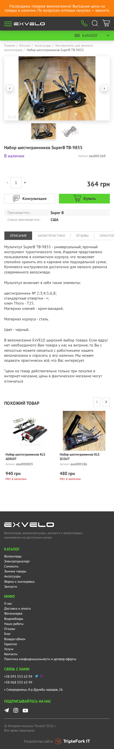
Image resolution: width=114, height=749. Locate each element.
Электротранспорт (17, 561)
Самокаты (11, 566)
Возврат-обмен (14, 639)
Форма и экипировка (19, 581)
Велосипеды (13, 556)
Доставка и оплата (17, 608)
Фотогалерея (13, 613)
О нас (8, 603)
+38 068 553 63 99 (18, 682)
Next (104, 88)
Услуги (9, 649)
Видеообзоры (13, 619)
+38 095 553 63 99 (18, 676)
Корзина (106, 24)
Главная (9, 45)
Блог (7, 634)
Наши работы (14, 624)
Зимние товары (15, 571)
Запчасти (10, 586)
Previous (9, 88)
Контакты (10, 654)
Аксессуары (43, 45)
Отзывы (9, 629)
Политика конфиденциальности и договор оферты (40, 659)
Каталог (90, 35)
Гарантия (10, 644)
